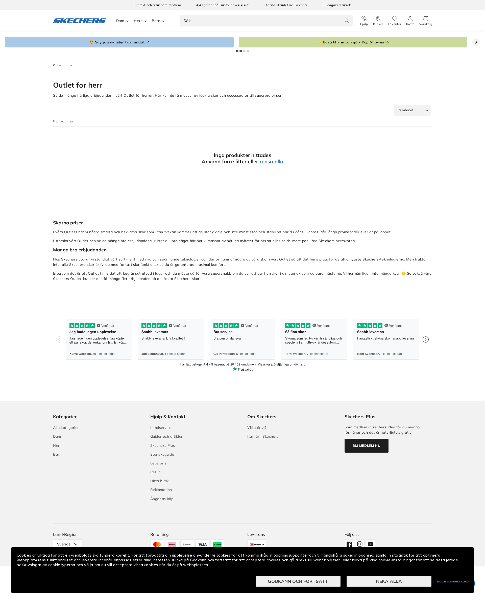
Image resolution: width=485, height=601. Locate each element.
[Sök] (347, 20)
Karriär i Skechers (263, 436)
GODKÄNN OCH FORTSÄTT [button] (298, 581)
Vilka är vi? (256, 427)
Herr (138, 20)
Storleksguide (162, 454)
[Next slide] (476, 42)
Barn (156, 20)
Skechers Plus (162, 445)
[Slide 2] (240, 51)
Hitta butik (159, 481)
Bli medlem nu (367, 445)
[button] (426, 21)
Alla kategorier (66, 427)
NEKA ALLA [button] (389, 581)
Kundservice (161, 427)
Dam (120, 20)
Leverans (158, 463)
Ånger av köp (162, 499)
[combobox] (266, 21)
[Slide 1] (237, 51)
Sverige (64, 544)
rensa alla (271, 161)
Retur (155, 472)
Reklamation (161, 489)
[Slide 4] (248, 51)
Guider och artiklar (166, 436)
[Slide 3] (244, 51)
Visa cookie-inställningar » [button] (453, 581)
